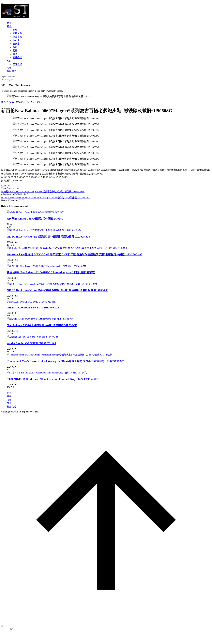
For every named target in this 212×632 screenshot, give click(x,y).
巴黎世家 (17, 37)
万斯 (15, 47)
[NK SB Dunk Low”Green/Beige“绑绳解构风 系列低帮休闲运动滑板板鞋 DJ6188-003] (50, 284)
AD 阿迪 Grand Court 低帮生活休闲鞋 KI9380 (35, 218)
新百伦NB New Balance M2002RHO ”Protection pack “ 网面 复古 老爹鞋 (51, 272)
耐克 (15, 30)
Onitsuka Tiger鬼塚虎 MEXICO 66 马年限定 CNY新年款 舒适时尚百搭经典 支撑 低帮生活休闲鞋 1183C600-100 (74, 254)
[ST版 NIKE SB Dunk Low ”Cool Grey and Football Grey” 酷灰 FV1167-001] (44, 372)
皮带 (9, 68)
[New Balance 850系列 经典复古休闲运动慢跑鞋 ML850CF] (37, 319)
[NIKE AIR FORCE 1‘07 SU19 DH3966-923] (29, 302)
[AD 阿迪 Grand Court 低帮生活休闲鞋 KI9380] (31, 212)
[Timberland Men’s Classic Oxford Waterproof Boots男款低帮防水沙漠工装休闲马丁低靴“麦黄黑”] (55, 354)
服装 (9, 61)
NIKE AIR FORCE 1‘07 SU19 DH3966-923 (33, 307)
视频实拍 (11, 71)
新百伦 (16, 40)
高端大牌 (17, 64)
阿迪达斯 (17, 33)
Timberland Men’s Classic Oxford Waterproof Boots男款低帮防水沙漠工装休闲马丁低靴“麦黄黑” (65, 361)
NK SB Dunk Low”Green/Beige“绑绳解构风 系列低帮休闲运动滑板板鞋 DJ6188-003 (57, 290)
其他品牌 (17, 57)
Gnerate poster (13, 188)
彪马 (15, 50)
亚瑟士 (16, 43)
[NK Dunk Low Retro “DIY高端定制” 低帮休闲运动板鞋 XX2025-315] (42, 230)
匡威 (15, 54)
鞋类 (9, 26)
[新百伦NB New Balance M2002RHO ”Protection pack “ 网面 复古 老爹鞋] (43, 266)
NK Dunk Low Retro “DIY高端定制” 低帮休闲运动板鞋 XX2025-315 (48, 236)
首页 (9, 23)
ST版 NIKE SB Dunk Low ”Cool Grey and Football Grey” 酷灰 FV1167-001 (53, 379)
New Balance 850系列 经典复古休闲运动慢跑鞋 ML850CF (42, 325)
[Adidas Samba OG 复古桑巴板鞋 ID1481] (28, 337)
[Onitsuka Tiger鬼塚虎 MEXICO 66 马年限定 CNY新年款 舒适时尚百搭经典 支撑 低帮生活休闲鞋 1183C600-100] (64, 248)
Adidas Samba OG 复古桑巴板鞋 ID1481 (31, 343)
